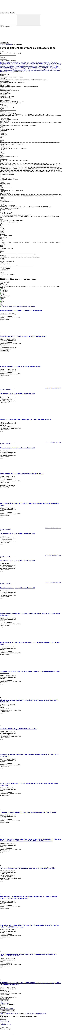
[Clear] (0, 56)
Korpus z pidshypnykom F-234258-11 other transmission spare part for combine (27, 868)
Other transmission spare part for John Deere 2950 (17, 394)
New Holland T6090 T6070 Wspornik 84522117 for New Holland (21, 473)
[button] (31, 34)
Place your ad (4, 350)
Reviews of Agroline (29, 1013)
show (2, 272)
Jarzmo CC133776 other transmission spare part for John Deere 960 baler (25, 419)
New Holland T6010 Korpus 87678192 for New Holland (18, 729)
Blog (37, 1013)
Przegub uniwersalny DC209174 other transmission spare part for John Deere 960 (28, 812)
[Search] (28, 20)
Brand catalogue (42, 1013)
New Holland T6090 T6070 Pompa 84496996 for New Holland (21, 310)
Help (6, 1008)
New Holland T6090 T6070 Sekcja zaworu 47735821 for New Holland (23, 336)
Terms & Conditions (5, 1013)
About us (2, 1008)
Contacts (10, 1008)
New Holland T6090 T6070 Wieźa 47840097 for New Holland (20, 366)
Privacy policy (14, 1013)
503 (5, 1003)
